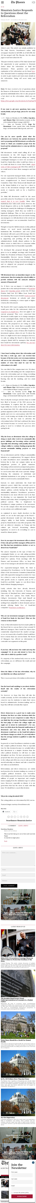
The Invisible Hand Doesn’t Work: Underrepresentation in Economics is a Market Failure (17, 1000)
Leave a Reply (23, 826)
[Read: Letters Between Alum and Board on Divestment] (18, 912)
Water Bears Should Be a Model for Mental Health (16, 1041)
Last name (14, 1179)
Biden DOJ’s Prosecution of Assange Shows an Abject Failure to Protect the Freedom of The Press (17, 959)
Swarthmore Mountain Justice (19, 20)
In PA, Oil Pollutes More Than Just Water (15, 1079)
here (33, 71)
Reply (5, 841)
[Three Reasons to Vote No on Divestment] (18, 897)
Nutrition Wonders (7, 829)
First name (14, 1172)
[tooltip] (8, 817)
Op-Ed (2, 6)
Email (13, 1186)
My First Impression (8, 1117)
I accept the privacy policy (21, 1192)
